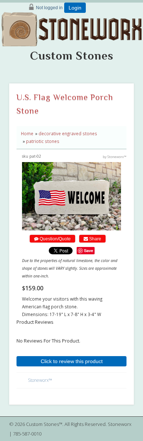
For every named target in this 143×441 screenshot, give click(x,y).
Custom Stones (71, 55)
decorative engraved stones (67, 133)
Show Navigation (134, 43)
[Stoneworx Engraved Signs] (71, 26)
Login (75, 7)
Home (27, 133)
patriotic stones (42, 141)
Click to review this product (72, 361)
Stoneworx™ (40, 380)
